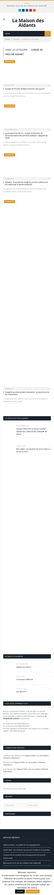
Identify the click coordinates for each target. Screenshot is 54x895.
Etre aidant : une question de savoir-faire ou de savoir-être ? (33, 450)
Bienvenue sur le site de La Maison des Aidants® (26, 6)
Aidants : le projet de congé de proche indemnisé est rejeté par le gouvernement (26, 183)
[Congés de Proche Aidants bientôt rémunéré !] (27, 72)
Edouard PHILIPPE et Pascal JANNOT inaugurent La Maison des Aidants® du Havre (31, 431)
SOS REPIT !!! (21, 692)
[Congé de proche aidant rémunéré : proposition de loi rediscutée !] (27, 294)
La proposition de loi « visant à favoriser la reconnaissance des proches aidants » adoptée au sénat (26, 135)
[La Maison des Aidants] (27, 22)
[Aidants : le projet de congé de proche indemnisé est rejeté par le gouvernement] (27, 165)
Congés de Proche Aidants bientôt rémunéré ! (25, 89)
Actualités (9, 62)
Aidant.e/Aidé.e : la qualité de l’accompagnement (21, 845)
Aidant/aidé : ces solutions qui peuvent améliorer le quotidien (26, 850)
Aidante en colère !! (23, 667)
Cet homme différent (24, 679)
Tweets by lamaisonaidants (13, 879)
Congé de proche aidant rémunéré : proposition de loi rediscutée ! (27, 393)
